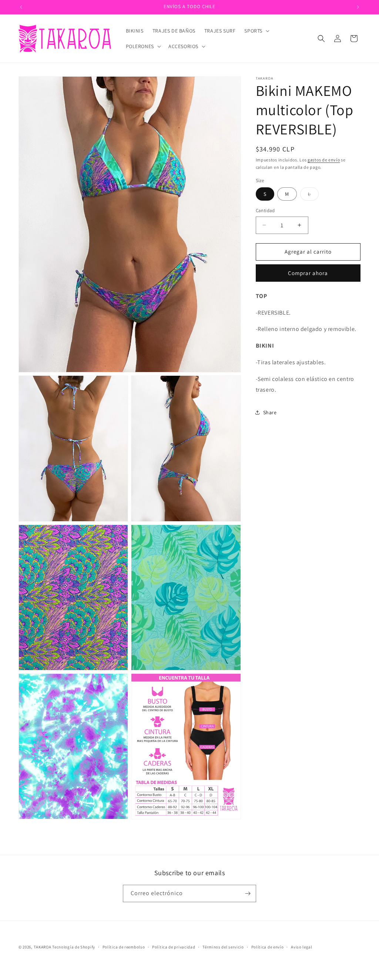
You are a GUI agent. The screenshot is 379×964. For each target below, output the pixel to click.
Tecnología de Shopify (73, 947)
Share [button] (270, 412)
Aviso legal (301, 947)
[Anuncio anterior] (21, 7)
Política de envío (267, 947)
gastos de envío (324, 160)
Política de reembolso (124, 947)
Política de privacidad (173, 947)
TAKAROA (42, 947)
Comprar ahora (308, 273)
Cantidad (265, 210)
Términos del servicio (223, 947)
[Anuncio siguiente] (358, 7)
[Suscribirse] (247, 893)
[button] (256, 31)
